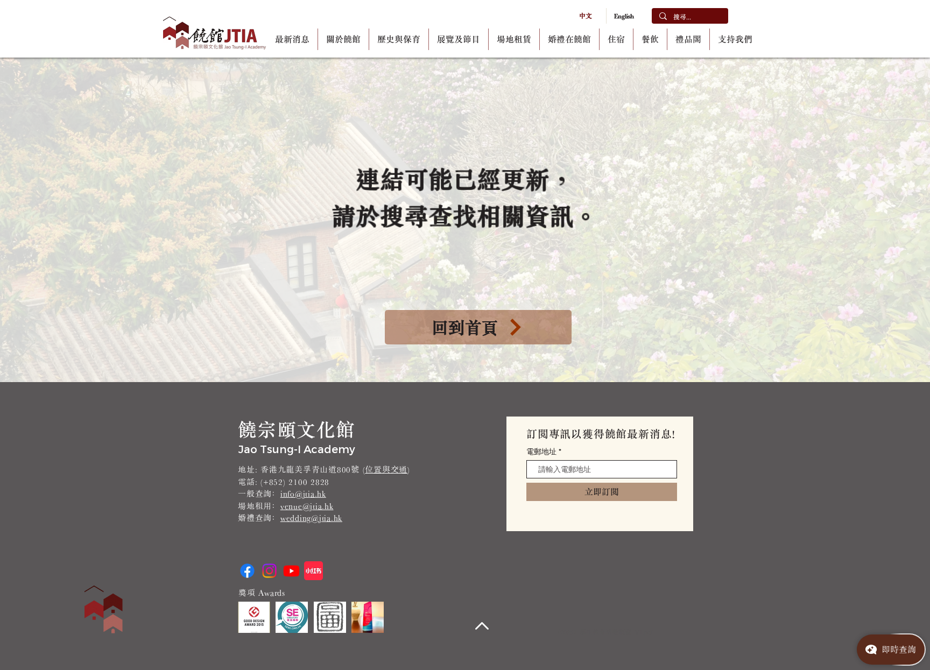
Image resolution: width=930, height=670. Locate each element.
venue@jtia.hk (307, 506)
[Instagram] (269, 570)
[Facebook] (247, 570)
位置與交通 (386, 470)
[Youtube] (291, 570)
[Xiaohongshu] (313, 570)
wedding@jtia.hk (311, 518)
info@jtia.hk (303, 494)
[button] (343, 39)
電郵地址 (541, 451)
